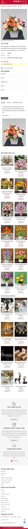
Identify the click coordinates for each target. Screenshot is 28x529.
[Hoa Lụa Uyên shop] (3, 2)
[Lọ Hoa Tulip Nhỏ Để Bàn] (21, 255)
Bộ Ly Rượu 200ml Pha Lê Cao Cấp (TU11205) (7, 363)
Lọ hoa (2, 492)
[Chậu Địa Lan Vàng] (21, 185)
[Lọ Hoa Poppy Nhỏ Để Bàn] (7, 232)
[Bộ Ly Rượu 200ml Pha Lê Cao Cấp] (7, 353)
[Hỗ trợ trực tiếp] (24, 522)
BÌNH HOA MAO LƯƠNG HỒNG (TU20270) (20, 218)
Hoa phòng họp (4, 498)
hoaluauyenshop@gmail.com (9, 522)
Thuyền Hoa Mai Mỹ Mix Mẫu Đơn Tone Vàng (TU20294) (7, 193)
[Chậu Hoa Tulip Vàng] (21, 232)
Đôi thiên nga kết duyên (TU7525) (7, 314)
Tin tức (2, 475)
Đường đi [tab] (9, 102)
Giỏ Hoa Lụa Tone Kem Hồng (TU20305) (7, 168)
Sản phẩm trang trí (5, 494)
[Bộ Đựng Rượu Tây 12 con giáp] (21, 353)
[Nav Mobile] (25, 3)
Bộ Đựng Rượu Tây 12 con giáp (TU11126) (21, 363)
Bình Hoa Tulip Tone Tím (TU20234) (7, 288)
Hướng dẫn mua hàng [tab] (17, 102)
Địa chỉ (3, 86)
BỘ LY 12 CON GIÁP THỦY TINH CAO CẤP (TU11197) (21, 338)
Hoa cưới (3, 496)
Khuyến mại (3, 473)
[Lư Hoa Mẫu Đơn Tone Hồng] (7, 209)
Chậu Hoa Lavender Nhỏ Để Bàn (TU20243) (7, 265)
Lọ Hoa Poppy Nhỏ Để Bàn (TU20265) (7, 242)
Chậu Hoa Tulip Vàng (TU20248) (21, 242)
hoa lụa (19, 106)
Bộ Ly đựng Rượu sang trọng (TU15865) (7, 338)
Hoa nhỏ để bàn (4, 500)
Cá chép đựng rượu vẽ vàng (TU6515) (21, 314)
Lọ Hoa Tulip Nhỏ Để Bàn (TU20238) (21, 265)
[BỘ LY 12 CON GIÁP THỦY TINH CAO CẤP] (21, 329)
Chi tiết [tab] (3, 102)
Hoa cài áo (3, 507)
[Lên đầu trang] (24, 519)
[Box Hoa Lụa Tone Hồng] (21, 162)
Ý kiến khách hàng (14, 449)
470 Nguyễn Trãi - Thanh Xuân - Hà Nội (11, 517)
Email (2, 78)
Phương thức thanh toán (14, 428)
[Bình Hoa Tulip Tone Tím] (7, 279)
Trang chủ (3, 6)
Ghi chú (2, 90)
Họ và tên (3, 73)
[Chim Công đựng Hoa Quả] (7, 377)
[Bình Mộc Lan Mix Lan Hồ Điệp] (21, 279)
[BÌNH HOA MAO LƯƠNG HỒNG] (21, 209)
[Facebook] (14, 1)
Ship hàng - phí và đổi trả (7, 480)
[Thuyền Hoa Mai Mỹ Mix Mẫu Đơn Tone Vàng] (7, 184)
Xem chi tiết (14, 419)
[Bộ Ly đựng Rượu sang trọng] (7, 329)
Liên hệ (2, 484)
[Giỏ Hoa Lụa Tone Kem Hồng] (7, 161)
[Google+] (16, 1)
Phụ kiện (3, 511)
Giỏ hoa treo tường (5, 504)
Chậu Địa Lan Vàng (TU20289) (20, 195)
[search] (22, 3)
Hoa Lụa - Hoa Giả (11, 6)
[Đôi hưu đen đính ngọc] (21, 377)
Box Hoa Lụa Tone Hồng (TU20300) (20, 172)
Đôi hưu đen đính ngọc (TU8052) (21, 387)
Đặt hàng (4, 98)
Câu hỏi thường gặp (5, 482)
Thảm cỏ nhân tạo (5, 509)
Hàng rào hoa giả (5, 502)
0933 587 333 (9, 64)
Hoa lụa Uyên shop (21, 527)
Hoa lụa (2, 489)
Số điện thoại (4, 82)
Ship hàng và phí (14, 407)
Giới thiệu (3, 471)
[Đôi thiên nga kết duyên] (7, 305)
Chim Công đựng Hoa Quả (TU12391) (7, 387)
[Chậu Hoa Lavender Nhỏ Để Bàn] (7, 255)
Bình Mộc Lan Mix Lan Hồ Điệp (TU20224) (21, 288)
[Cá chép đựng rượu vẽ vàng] (21, 305)
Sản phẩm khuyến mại (8, 296)
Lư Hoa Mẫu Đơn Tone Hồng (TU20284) (7, 218)
